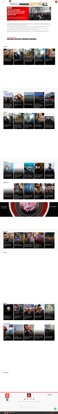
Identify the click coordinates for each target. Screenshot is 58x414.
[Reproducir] (56, 2)
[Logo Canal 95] (10, 1)
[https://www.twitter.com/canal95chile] (27, 399)
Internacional (6, 335)
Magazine (6, 173)
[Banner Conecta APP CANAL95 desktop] (29, 4)
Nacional (16, 58)
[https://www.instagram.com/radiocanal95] (30, 399)
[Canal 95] (4, 1)
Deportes (6, 58)
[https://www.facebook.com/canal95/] (24, 399)
